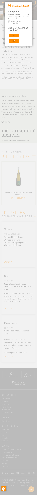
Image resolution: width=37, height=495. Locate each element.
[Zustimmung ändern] (3, 488)
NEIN (13, 41)
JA (13, 35)
